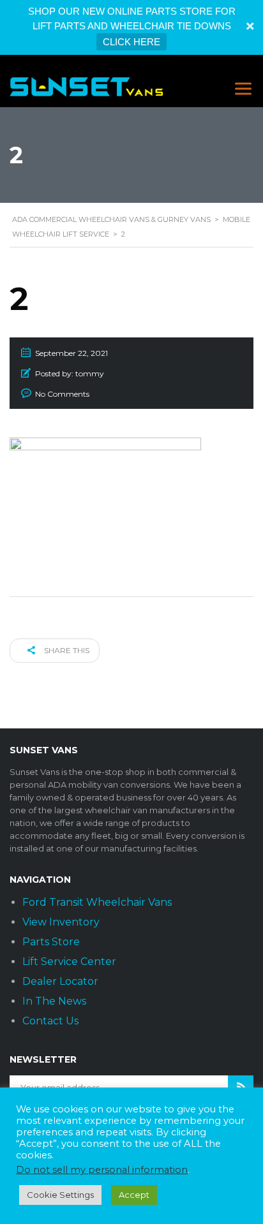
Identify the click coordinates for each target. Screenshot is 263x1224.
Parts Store (51, 942)
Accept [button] (134, 1195)
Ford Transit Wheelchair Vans (97, 902)
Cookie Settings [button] (60, 1195)
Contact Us (50, 1021)
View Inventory (61, 922)
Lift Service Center (69, 961)
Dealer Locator (60, 981)
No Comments (62, 394)
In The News (54, 1001)
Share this (65, 650)
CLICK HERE (131, 41)
